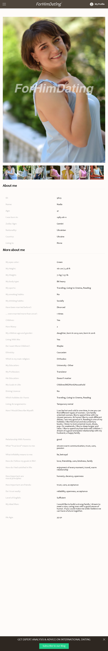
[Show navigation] (4, 4)
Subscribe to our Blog (54, 646)
